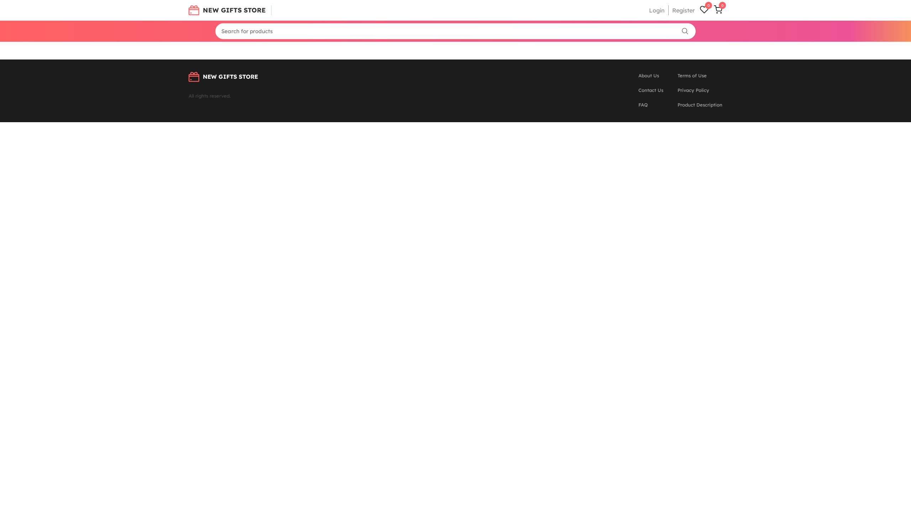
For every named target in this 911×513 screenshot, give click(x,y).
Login (657, 10)
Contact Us (650, 90)
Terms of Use (692, 75)
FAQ (643, 105)
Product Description (700, 105)
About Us (648, 75)
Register (683, 10)
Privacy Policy (693, 90)
